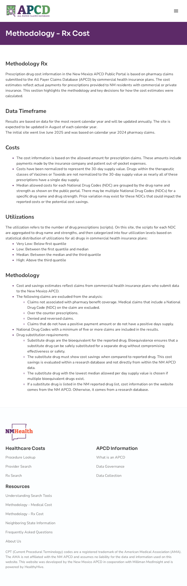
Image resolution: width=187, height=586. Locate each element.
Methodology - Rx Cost (24, 513)
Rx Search (13, 475)
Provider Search (18, 466)
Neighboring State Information (30, 523)
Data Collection (109, 475)
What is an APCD (110, 457)
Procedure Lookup (20, 457)
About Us (13, 541)
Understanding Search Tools (28, 495)
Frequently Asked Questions (29, 532)
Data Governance (110, 466)
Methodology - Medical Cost (28, 504)
